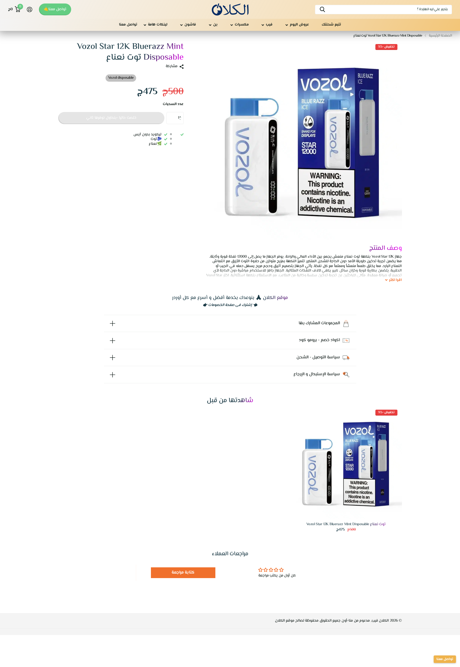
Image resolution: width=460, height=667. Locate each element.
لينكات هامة (157, 25)
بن (215, 25)
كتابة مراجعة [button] (183, 572)
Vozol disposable (120, 78)
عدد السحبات (173, 104)
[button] (181, 113)
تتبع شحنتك (331, 25)
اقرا (395, 280)
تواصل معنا (128, 25)
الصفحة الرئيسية (440, 35)
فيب (269, 25)
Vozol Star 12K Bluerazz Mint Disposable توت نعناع (346, 524)
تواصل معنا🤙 (55, 9)
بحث (322, 9)
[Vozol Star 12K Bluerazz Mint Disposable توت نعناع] (346, 463)
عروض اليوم (299, 25)
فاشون (190, 25)
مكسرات (242, 25)
